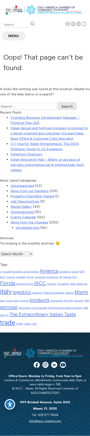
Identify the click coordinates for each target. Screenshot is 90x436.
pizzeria (24, 300)
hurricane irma (24, 284)
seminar (8, 307)
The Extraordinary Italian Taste (42, 314)
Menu (13, 36)
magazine (37, 292)
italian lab (81, 284)
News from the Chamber (29, 222)
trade (7, 322)
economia (40, 277)
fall (60, 277)
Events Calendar (23, 217)
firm (74, 277)
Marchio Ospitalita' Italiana (59, 292)
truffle (19, 323)
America (49, 271)
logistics (22, 292)
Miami (81, 292)
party (2, 300)
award (75, 271)
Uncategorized (22, 212)
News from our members (29, 191)
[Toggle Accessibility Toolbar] (10, 404)
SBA (87, 300)
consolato (21, 277)
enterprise (52, 277)
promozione (56, 300)
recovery (79, 300)
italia (73, 284)
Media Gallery (21, 207)
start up (4, 315)
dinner (30, 277)
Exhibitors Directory (26, 154)
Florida (7, 283)
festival (67, 277)
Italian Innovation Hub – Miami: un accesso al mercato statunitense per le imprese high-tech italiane (47, 164)
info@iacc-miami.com (45, 421)
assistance (65, 271)
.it (1, 271)
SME (85, 308)
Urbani (27, 323)
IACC (40, 283)
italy (6, 291)
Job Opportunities (24, 201)
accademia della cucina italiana (21, 271)
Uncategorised (22, 186)
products (39, 300)
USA (34, 323)
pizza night (12, 300)
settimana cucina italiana (32, 308)
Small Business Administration (65, 308)
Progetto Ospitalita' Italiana (32, 196)
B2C (2, 277)
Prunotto (68, 300)
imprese (51, 284)
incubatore (63, 284)
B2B (81, 271)
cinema (10, 277)
